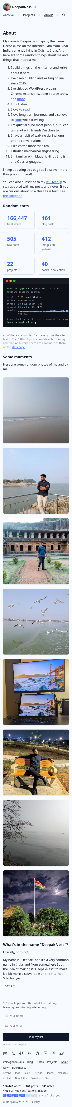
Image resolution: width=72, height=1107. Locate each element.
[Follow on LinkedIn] (45, 1053)
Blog (30, 1062)
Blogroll (50, 1073)
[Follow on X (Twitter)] (13, 1053)
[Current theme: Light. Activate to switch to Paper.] (35, 7)
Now (6, 1067)
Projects (29, 15)
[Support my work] (62, 1053)
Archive (8, 15)
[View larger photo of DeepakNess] (7, 7)
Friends (38, 1073)
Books (27, 1073)
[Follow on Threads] (37, 1053)
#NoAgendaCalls (13, 1062)
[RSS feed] (29, 1053)
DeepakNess (21, 7)
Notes (40, 1062)
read (26, 109)
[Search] (64, 15)
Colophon (36, 1078)
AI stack (7, 1078)
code (18, 120)
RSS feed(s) (54, 182)
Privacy (35, 1102)
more (21, 99)
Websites (63, 1073)
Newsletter (21, 1078)
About (48, 15)
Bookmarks (19, 1067)
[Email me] (5, 1054)
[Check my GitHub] (21, 1053)
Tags (17, 1073)
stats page (18, 347)
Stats (47, 1078)
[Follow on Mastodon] (53, 1053)
